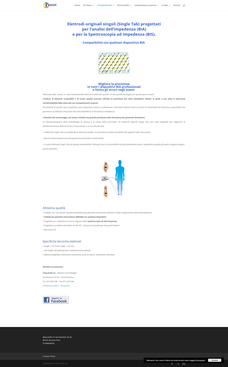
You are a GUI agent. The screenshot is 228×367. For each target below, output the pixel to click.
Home (77, 5)
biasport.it (65, 285)
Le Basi (165, 5)
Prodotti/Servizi (105, 5)
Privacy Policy (49, 356)
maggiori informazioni (197, 360)
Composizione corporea (145, 5)
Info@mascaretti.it (51, 285)
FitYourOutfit (123, 5)
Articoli (177, 5)
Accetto (215, 360)
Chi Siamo (87, 5)
